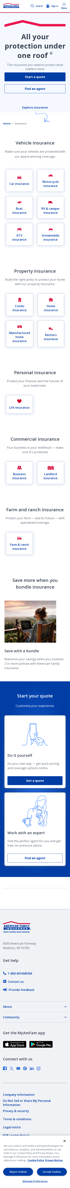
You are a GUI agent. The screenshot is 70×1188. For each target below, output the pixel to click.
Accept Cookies (52, 1171)
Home (7, 123)
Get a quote (35, 781)
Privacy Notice (54, 1160)
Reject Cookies (18, 1171)
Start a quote (35, 77)
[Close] (64, 1141)
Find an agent (35, 89)
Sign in (54, 6)
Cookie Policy (36, 1160)
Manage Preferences (35, 1181)
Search (39, 6)
